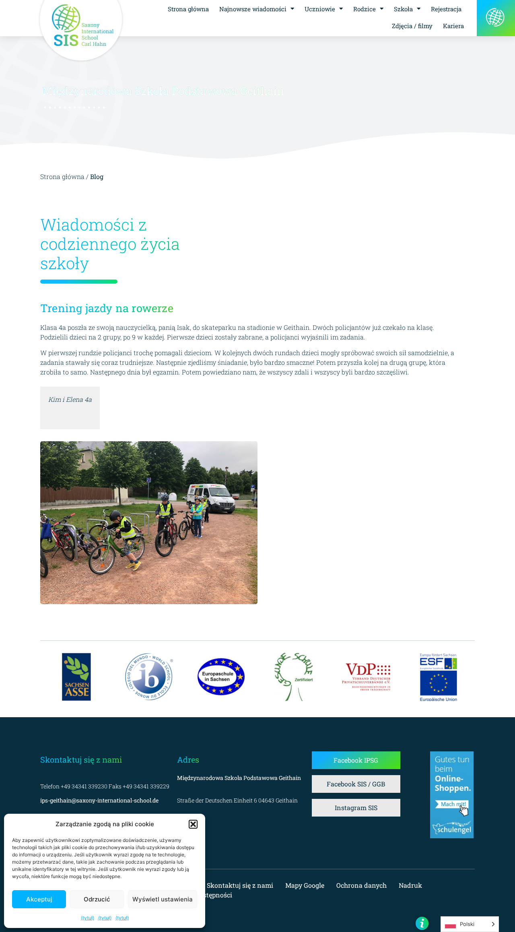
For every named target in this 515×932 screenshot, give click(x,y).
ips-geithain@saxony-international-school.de (99, 800)
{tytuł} (87, 918)
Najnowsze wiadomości (252, 9)
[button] (193, 824)
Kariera (453, 26)
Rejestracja (446, 9)
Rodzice (364, 9)
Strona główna (188, 9)
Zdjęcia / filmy (412, 26)
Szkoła (403, 9)
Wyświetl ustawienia (162, 899)
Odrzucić (97, 899)
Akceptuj (39, 899)
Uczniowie (320, 9)
